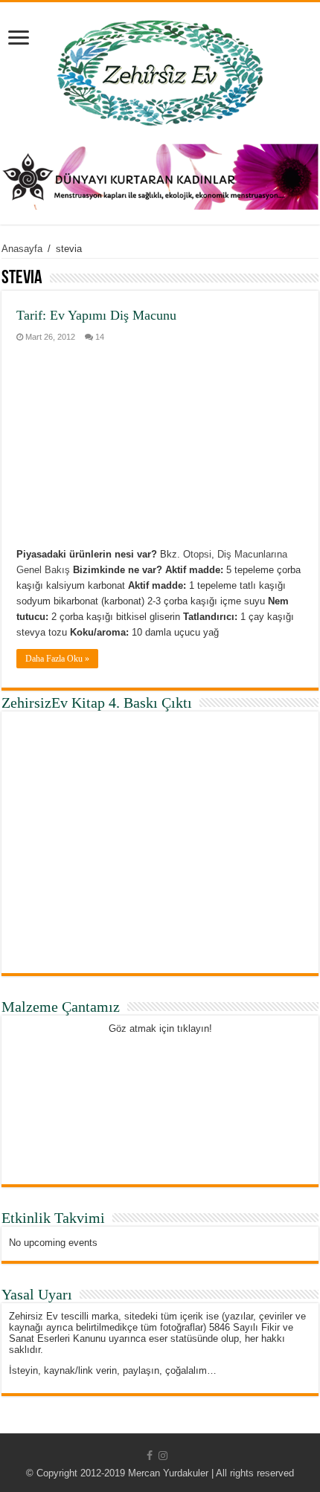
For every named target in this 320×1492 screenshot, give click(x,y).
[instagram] (163, 1455)
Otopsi (197, 554)
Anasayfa (21, 248)
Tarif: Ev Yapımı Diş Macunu (96, 315)
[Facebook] (149, 1455)
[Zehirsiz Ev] (160, 70)
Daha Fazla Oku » (57, 658)
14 (99, 336)
